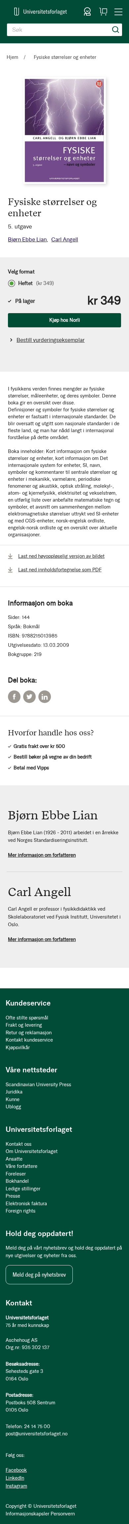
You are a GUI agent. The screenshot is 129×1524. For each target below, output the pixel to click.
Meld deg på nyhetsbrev (39, 1274)
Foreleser (16, 1174)
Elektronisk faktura (26, 1204)
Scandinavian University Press (38, 1085)
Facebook (14, 696)
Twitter (29, 696)
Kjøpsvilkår (18, 1047)
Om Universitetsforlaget (32, 1151)
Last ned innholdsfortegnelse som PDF (60, 570)
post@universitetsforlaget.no (36, 1434)
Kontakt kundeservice (29, 1040)
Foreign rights (20, 1211)
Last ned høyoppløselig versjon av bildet (61, 556)
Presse (13, 1196)
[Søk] (115, 29)
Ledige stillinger (23, 1189)
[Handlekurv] (103, 12)
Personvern (63, 1514)
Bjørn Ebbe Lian (27, 239)
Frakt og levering (24, 1025)
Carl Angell (64, 239)
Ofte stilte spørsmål (27, 1018)
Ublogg (13, 1107)
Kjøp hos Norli (64, 320)
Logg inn (87, 11)
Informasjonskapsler (27, 1514)
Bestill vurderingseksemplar (51, 340)
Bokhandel (17, 1181)
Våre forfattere (21, 1166)
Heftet (36, 283)
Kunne (13, 1099)
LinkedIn (44, 696)
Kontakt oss (18, 1144)
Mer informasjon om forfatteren (42, 855)
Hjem (12, 57)
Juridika (14, 1092)
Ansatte (14, 1159)
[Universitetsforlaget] (40, 11)
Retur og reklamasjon (29, 1033)
